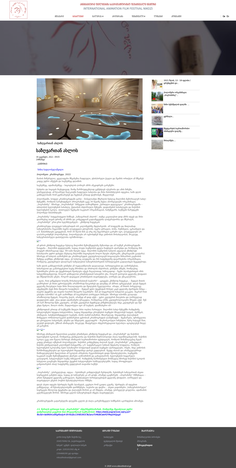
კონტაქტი (176, 16)
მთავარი (59, 16)
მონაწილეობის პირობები (148, 437)
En (228, 16)
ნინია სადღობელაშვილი (50, 169)
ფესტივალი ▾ (138, 16)
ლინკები (158, 16)
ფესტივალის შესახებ (113, 441)
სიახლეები (78, 16)
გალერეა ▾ (97, 16)
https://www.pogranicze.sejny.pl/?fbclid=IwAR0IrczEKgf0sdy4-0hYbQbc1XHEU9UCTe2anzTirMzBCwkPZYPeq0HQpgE (83, 413)
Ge (224, 16)
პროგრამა (117, 16)
